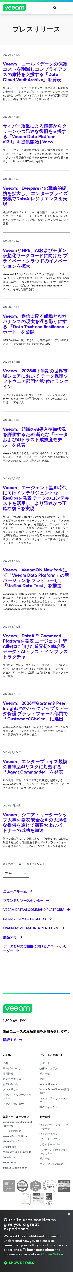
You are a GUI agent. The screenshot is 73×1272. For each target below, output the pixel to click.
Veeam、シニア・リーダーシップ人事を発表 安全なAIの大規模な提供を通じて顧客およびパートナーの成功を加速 (35, 822)
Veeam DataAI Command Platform (17, 1124)
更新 (42, 1079)
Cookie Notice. (52, 1254)
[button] (36, 1262)
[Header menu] (66, 8)
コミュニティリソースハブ (53, 1100)
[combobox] (16, 873)
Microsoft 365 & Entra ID (17, 1152)
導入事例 (44, 1074)
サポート (44, 1063)
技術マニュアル (48, 1068)
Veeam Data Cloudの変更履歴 (54, 1091)
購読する (10, 1040)
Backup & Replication (15, 1168)
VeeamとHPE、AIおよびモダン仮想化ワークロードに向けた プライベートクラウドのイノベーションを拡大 (35, 258)
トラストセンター (13, 1104)
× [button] (68, 1214)
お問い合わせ (11, 1084)
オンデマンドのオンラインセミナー (53, 1152)
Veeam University (49, 1084)
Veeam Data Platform (15, 1136)
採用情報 (8, 1074)
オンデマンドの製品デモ (53, 1164)
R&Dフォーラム (48, 1107)
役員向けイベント (49, 1134)
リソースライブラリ (51, 1139)
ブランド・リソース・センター (17, 1097)
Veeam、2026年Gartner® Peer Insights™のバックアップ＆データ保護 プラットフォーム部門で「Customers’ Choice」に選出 (35, 711)
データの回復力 (12, 1131)
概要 (5, 1063)
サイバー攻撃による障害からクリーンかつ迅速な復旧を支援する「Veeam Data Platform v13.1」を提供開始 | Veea (35, 134)
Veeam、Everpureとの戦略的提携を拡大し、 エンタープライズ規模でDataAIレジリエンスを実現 (35, 196)
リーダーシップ (12, 1068)
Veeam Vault (10, 1147)
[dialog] (36, 1241)
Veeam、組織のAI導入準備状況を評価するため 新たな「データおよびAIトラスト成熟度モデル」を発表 (35, 437)
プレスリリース (12, 1089)
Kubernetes (9, 1162)
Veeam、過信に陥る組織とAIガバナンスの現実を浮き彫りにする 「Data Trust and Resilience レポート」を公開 (36, 324)
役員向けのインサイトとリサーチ (53, 1127)
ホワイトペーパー (49, 1144)
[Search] (55, 8)
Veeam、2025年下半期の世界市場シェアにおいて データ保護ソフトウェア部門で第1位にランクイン (36, 378)
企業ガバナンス (12, 1079)
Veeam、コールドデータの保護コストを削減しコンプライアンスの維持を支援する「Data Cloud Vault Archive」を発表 (35, 71)
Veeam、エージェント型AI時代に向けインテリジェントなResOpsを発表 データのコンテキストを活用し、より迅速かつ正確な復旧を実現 (36, 498)
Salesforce (9, 1157)
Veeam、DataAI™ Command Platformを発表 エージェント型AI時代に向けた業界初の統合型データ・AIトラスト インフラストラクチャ (35, 646)
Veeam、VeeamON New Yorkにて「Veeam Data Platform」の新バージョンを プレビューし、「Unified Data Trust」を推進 (36, 577)
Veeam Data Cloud (14, 1141)
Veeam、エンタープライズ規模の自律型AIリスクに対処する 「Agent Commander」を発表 (35, 767)
